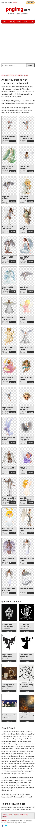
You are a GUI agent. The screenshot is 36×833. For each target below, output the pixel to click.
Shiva (20, 807)
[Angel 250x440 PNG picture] (27, 216)
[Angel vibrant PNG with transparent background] (9, 487)
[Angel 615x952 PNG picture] (9, 216)
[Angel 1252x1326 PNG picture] (27, 336)
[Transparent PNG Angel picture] (27, 426)
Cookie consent (24, 814)
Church (14, 809)
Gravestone (13, 807)
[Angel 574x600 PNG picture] (9, 306)
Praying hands (26, 807)
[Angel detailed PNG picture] (26, 547)
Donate (11, 21)
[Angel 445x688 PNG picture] (27, 185)
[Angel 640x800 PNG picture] (9, 366)
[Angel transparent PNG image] (9, 577)
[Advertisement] (18, 42)
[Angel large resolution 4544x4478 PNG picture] (27, 306)
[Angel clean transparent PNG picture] (27, 125)
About (4, 21)
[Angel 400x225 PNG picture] (27, 156)
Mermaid (28, 809)
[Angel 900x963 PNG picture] (9, 246)
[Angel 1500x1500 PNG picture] (27, 366)
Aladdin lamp (5, 807)
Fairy (18, 809)
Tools (25, 21)
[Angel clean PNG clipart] (9, 547)
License (18, 21)
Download (12, 141)
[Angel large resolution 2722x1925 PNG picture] (27, 276)
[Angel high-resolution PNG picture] (26, 487)
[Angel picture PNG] (9, 456)
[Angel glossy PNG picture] (9, 427)
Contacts (4, 816)
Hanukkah (8, 809)
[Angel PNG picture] (27, 577)
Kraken (23, 809)
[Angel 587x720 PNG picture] (27, 246)
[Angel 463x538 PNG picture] (9, 276)
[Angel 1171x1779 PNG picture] (9, 336)
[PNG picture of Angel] (27, 457)
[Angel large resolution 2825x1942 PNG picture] (9, 185)
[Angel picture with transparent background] (9, 125)
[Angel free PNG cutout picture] (9, 517)
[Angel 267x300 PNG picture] (9, 155)
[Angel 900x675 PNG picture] (9, 396)
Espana (15, 2)
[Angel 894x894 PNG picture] (27, 396)
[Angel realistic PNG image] (27, 517)
